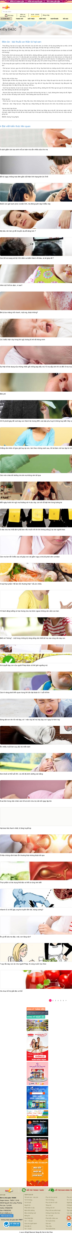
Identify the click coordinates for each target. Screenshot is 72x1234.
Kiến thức (42, 19)
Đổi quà (65, 19)
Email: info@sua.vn (6, 1213)
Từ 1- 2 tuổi (27, 1229)
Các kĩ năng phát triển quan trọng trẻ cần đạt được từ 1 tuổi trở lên (24, 692)
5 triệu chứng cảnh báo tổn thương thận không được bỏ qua (22, 855)
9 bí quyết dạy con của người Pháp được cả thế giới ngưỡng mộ (23, 665)
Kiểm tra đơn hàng (6, 1216)
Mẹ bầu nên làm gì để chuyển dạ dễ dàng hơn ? (18, 231)
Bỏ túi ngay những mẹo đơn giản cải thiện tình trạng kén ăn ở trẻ (24, 176)
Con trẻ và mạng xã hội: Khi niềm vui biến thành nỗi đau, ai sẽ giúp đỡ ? (27, 258)
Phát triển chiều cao (52, 1218)
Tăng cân (48, 1205)
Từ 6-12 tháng (50, 1200)
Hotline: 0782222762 (6, 1208)
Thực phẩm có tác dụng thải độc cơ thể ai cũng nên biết (21, 882)
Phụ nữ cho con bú (51, 1197)
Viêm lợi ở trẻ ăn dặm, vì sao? (11, 285)
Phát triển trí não (29, 1208)
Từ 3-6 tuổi (27, 1202)
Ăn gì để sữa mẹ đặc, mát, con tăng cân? (15, 936)
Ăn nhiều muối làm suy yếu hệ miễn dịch (15, 746)
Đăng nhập (46, 15)
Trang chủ (19, 19)
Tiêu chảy (49, 1226)
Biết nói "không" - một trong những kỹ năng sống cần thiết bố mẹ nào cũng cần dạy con (32, 638)
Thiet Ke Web (45, 1232)
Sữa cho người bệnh (30, 1223)
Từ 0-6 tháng (28, 1200)
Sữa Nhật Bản (28, 1218)
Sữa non (48, 1223)
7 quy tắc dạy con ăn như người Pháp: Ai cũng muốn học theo (23, 964)
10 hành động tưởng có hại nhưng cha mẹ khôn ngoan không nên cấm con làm (29, 611)
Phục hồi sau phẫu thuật (53, 1210)
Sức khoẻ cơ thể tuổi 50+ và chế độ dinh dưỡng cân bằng (21, 774)
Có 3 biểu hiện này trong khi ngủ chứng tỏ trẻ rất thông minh (22, 339)
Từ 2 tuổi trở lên (50, 1229)
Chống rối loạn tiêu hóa (53, 1213)
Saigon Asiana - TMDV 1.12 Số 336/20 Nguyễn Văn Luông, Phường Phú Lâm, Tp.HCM (11, 1202)
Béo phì (3, 393)
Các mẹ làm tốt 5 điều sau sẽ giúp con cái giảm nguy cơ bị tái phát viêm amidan (30, 556)
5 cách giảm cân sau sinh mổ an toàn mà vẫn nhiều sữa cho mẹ (24, 149)
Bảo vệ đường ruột (30, 1213)
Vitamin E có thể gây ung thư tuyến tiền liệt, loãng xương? (21, 909)
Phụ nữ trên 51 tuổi (51, 1202)
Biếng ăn (27, 1215)
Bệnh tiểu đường (29, 1210)
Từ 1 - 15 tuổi (28, 1221)
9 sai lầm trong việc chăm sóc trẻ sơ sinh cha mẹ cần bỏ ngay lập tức (26, 801)
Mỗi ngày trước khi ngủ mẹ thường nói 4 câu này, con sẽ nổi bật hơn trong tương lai (31, 502)
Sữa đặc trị (27, 1226)
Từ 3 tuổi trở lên (50, 1221)
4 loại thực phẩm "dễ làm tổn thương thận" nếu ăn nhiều (21, 584)
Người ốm (27, 1205)
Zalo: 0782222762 (5, 1210)
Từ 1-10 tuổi (49, 1215)
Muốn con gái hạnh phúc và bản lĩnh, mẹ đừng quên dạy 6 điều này (25, 203)
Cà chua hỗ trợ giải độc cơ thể (11, 991)
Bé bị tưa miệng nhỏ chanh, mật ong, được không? (19, 312)
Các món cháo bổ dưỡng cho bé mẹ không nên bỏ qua (20, 475)
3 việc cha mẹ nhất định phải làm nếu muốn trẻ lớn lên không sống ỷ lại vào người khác (32, 529)
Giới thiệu (31, 19)
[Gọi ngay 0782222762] (69, 1218)
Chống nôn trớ (50, 1208)
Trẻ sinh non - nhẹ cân (31, 1197)
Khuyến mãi (54, 19)
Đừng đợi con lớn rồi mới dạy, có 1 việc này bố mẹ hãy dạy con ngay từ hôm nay (30, 719)
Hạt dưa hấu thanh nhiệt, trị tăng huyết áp (15, 828)
